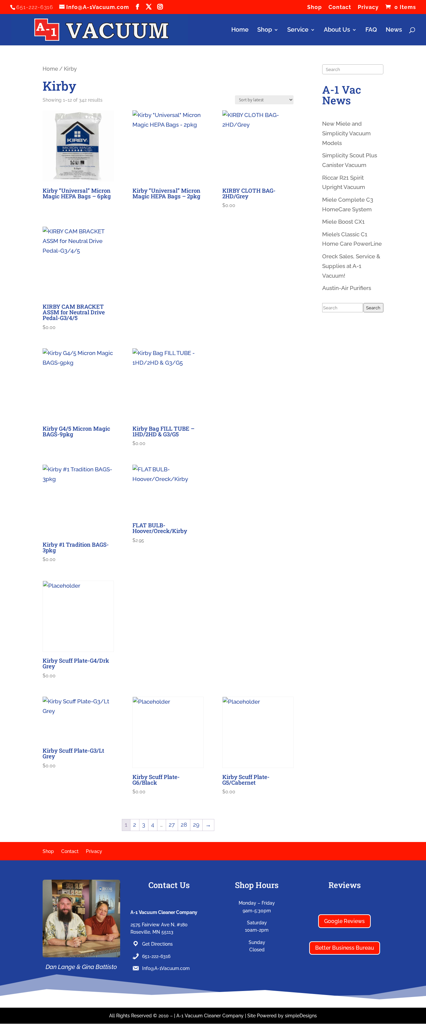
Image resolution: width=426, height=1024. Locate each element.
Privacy (368, 7)
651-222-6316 (156, 956)
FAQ (371, 30)
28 (184, 824)
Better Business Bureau (344, 948)
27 (172, 824)
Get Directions (157, 944)
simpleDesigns (301, 1015)
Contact (339, 7)
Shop (314, 7)
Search (373, 307)
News (394, 30)
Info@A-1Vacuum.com (166, 968)
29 (196, 824)
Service (298, 30)
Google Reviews (344, 921)
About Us (337, 30)
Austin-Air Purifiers (346, 288)
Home (240, 30)
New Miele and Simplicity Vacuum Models (346, 133)
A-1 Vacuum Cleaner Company (210, 1015)
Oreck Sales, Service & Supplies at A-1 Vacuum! (351, 266)
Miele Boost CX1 (343, 221)
